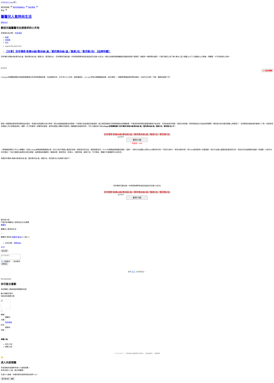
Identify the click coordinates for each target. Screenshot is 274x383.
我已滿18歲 (5, 379)
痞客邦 (14, 237)
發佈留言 (4, 264)
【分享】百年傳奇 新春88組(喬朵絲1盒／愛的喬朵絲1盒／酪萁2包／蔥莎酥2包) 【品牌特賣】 (58, 51)
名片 (7, 42)
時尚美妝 (18, 33)
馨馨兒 (3, 225)
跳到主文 (4, 22)
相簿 (7, 37)
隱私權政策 (149, 353)
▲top (3, 247)
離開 (12, 379)
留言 (19, 237)
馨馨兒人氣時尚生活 (16, 16)
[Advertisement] (119, 97)
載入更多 (4, 251)
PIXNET (121, 353)
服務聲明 (157, 353)
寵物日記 (17, 243)
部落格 (7, 40)
